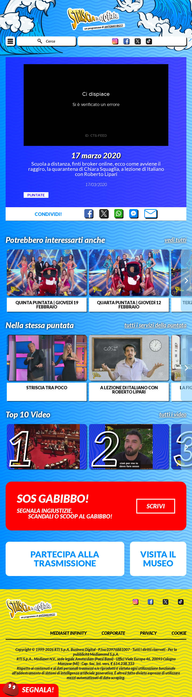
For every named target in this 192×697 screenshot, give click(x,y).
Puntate (36, 195)
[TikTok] (149, 41)
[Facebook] (126, 41)
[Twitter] (138, 41)
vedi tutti (175, 240)
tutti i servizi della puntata (155, 325)
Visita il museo (158, 558)
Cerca (50, 41)
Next (186, 280)
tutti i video (172, 414)
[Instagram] (115, 41)
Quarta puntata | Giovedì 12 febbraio (129, 304)
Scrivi (156, 506)
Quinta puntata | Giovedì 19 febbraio (46, 304)
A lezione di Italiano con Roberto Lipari (129, 389)
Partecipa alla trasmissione (64, 558)
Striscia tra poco (46, 387)
